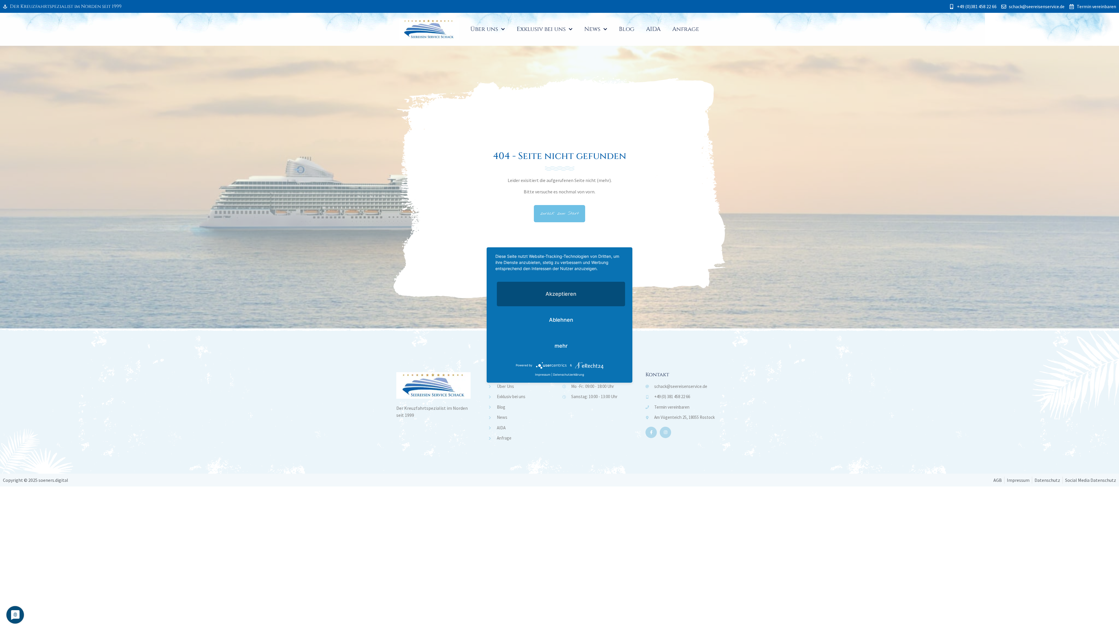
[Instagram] (665, 432)
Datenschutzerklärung (568, 374)
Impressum (542, 374)
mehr (561, 346)
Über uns (484, 29)
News (592, 29)
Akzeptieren (561, 294)
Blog (626, 29)
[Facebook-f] (651, 432)
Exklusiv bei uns (541, 29)
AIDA (653, 29)
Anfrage (685, 29)
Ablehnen (561, 320)
